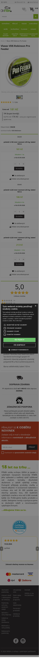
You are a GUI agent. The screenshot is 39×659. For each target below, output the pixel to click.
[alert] (19, 328)
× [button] (35, 306)
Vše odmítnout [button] (19, 345)
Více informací (17, 321)
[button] (19, 350)
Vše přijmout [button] (19, 340)
